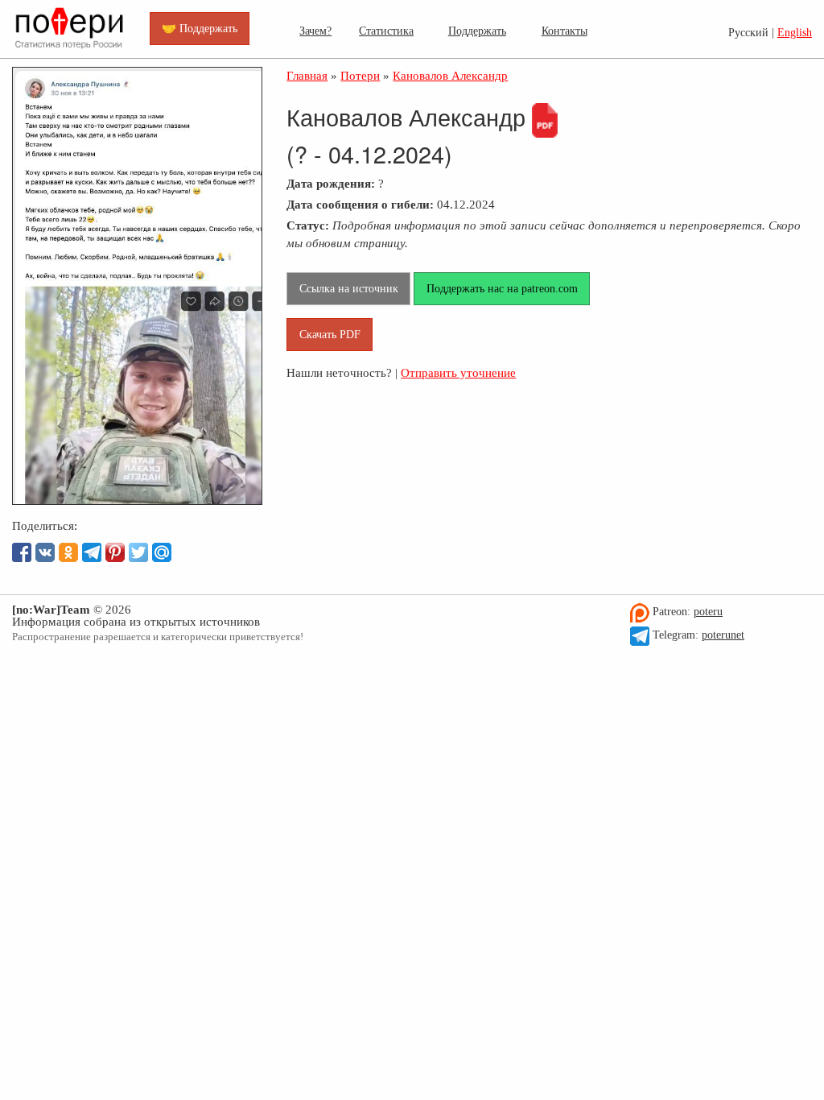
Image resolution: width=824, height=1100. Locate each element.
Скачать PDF (329, 334)
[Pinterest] (115, 552)
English (794, 33)
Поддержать (477, 30)
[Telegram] (91, 552)
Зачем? (315, 30)
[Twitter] (138, 552)
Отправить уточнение (458, 372)
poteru (708, 612)
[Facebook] (21, 552)
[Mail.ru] (161, 552)
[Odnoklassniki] (68, 552)
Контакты (564, 30)
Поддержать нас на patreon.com (502, 288)
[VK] (45, 552)
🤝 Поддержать (199, 28)
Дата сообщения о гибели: (360, 204)
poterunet (723, 635)
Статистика (386, 30)
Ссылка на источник (348, 288)
